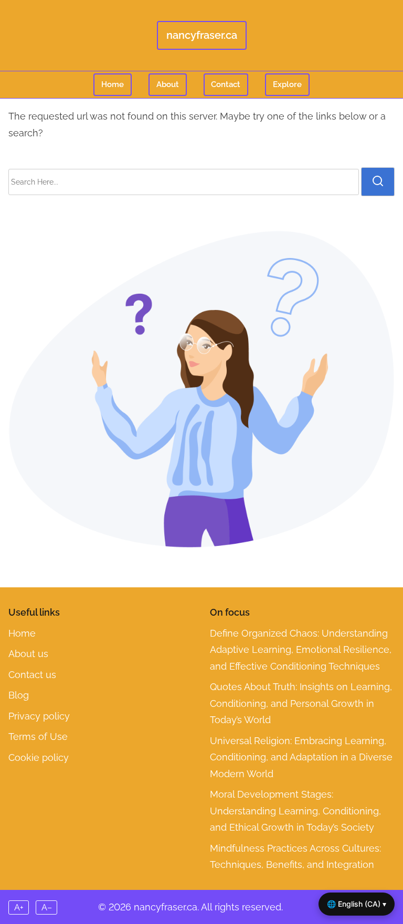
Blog (18, 695)
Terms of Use (38, 736)
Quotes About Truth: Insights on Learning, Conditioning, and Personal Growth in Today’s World (301, 703)
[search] (378, 181)
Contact (225, 84)
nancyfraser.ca (201, 35)
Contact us (32, 674)
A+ (19, 907)
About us (28, 653)
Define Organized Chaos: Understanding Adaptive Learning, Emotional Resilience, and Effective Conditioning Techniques (300, 650)
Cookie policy (38, 757)
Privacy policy (39, 716)
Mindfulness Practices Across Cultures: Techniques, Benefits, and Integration (295, 857)
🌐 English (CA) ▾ (356, 903)
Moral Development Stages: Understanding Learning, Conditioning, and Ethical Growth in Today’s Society (295, 811)
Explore (287, 84)
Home (112, 84)
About (167, 84)
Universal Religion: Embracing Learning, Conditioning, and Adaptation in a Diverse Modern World (301, 757)
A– (46, 907)
